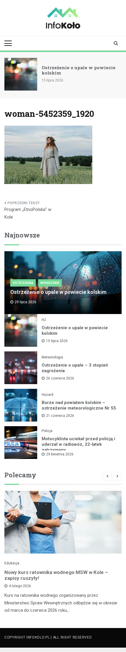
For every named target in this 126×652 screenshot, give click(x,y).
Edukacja (11, 563)
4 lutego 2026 (20, 586)
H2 (44, 320)
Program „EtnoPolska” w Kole (27, 213)
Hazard (47, 395)
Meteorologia (52, 357)
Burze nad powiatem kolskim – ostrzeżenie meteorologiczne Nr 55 (79, 405)
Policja (47, 431)
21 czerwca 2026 (60, 416)
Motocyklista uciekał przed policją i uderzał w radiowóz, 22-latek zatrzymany (78, 444)
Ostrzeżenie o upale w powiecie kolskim (78, 70)
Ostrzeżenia (23, 283)
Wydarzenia (49, 283)
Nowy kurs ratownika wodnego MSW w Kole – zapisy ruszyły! (56, 575)
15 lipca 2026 (57, 341)
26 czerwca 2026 (60, 378)
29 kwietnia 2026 (60, 454)
